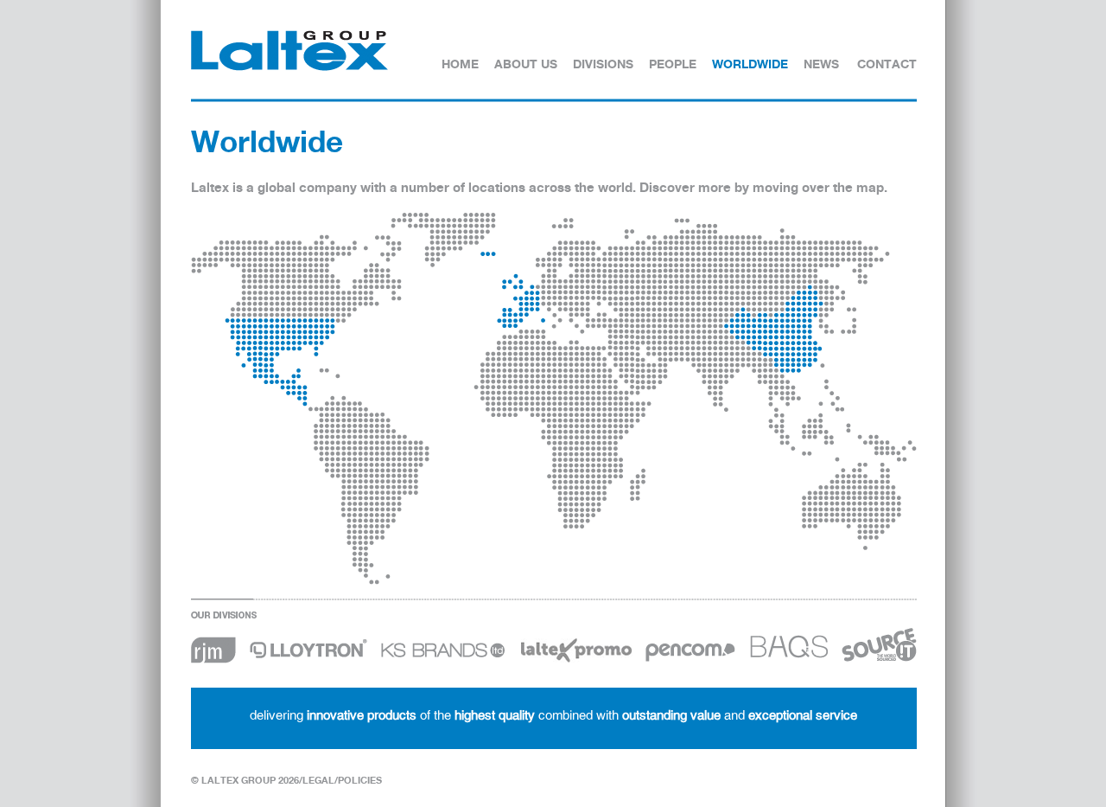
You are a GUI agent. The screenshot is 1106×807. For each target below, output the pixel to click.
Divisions (603, 63)
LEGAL (318, 780)
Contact (887, 63)
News (821, 63)
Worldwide (750, 63)
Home (460, 63)
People (672, 63)
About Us (525, 63)
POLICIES (360, 780)
